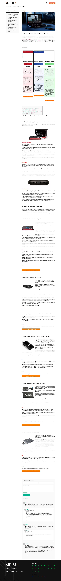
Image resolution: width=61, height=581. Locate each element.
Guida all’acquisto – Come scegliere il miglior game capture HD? (30, 108)
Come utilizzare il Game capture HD (18, 6)
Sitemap (7, 571)
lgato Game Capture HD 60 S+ (37, 40)
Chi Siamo (21, 571)
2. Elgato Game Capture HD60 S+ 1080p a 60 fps (28, 110)
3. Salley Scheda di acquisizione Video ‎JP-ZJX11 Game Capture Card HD (12, 24)
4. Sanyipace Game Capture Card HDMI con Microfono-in (30, 112)
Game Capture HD (8, 6)
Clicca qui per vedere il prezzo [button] (31, 270)
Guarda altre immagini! (27, 345)
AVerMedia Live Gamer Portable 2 (26, 39)
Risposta (28, 520)
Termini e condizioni (14, 571)
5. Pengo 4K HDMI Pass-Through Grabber (28, 113)
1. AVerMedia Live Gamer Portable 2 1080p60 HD (28, 109)
